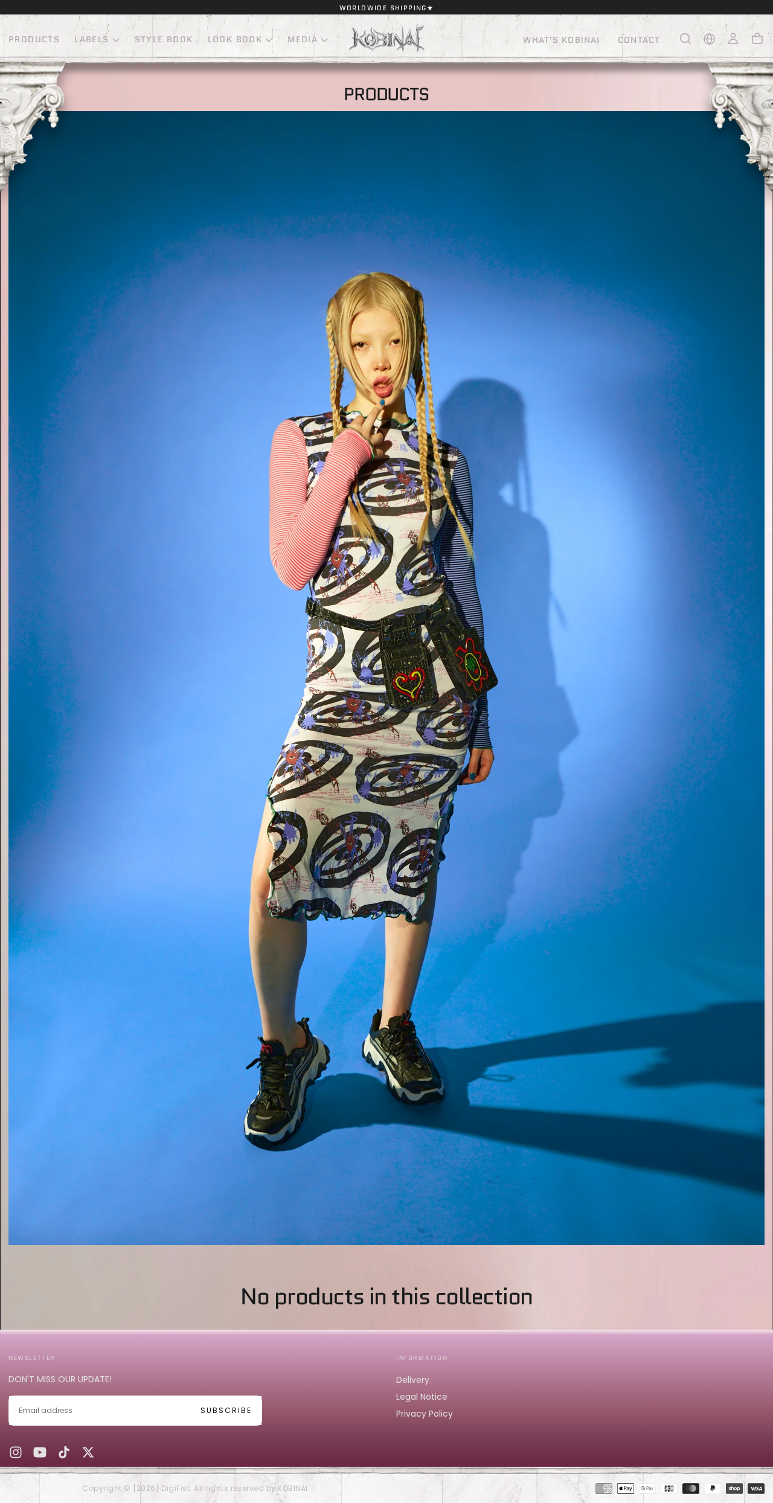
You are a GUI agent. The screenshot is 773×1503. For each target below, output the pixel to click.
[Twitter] (88, 1452)
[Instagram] (15, 1452)
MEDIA (302, 39)
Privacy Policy (424, 1414)
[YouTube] (40, 1452)
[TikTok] (64, 1452)
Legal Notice (421, 1397)
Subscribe (226, 1410)
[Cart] (757, 38)
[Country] (709, 39)
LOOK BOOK (235, 39)
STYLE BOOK (164, 39)
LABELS (91, 39)
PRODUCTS (34, 39)
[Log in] (733, 38)
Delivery (412, 1380)
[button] (685, 38)
